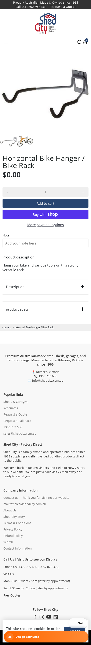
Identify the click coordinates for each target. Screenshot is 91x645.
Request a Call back (17, 421)
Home (5, 327)
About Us (9, 510)
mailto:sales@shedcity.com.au (24, 504)
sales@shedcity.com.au (19, 433)
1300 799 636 (12, 427)
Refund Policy (13, 536)
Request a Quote (15, 414)
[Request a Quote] (63, 7)
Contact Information (17, 548)
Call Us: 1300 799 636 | (31, 7)
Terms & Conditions (17, 523)
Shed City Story (14, 517)
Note (6, 235)
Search (8, 542)
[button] (46, 636)
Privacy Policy (12, 529)
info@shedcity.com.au (47, 381)
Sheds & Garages (15, 402)
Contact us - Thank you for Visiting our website (36, 498)
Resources (10, 408)
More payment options (45, 224)
